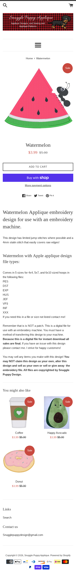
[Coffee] (19, 412)
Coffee (19, 432)
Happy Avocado (57, 432)
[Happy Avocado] (57, 412)
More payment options (38, 185)
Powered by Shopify (60, 555)
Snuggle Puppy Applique (36, 555)
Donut (19, 481)
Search (7, 517)
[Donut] (19, 461)
